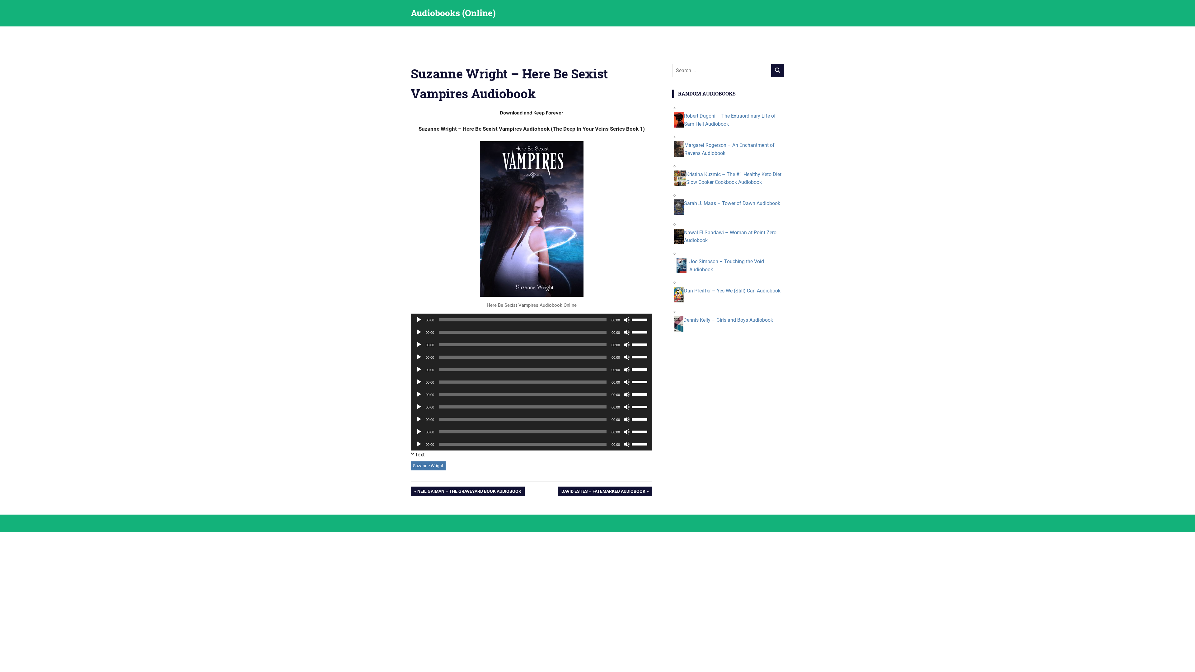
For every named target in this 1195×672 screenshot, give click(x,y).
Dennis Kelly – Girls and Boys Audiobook (728, 320)
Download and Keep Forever (531, 113)
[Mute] (627, 320)
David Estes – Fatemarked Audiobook (603, 492)
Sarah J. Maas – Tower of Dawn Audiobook (732, 203)
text (420, 454)
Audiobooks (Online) (453, 13)
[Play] (419, 320)
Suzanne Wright (428, 465)
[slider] (640, 319)
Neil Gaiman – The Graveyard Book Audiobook (469, 492)
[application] (531, 320)
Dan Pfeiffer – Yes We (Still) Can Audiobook (732, 291)
